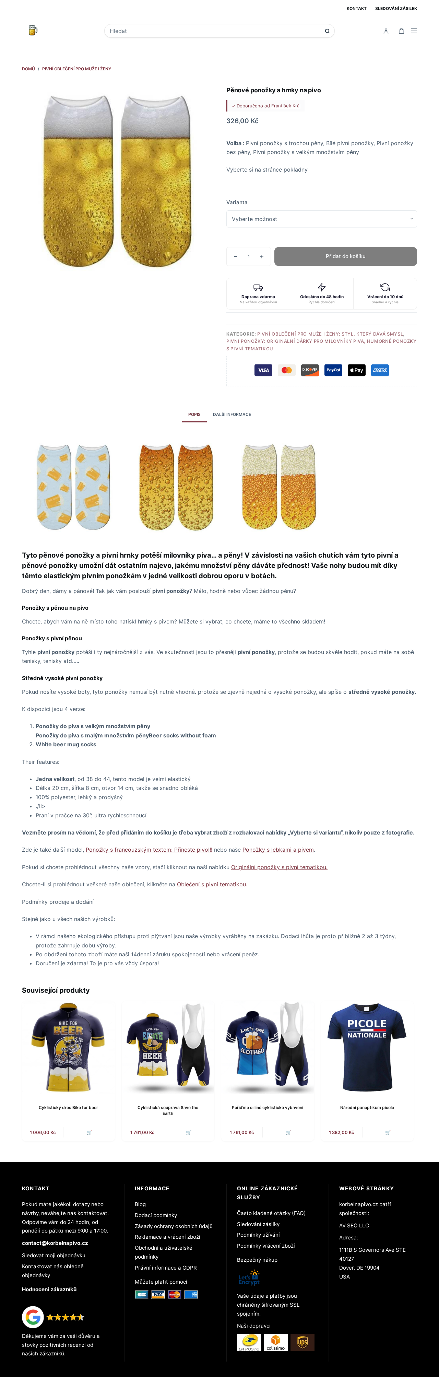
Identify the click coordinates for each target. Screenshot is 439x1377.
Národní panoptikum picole (367, 1107)
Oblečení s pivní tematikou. (212, 884)
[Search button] (327, 31)
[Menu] (414, 31)
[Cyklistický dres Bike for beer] (68, 1047)
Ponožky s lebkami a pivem (278, 849)
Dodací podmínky (156, 1215)
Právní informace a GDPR (166, 1267)
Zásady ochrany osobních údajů (174, 1226)
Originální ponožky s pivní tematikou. (279, 867)
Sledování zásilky (258, 1224)
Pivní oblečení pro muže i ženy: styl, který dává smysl (330, 334)
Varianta (237, 202)
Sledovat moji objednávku (53, 1255)
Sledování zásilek (396, 8)
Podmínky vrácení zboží (266, 1245)
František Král (285, 105)
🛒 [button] (89, 1132)
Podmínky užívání (258, 1235)
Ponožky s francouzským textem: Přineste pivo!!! (149, 849)
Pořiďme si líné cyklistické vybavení (267, 1107)
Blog (140, 1204)
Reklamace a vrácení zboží (167, 1237)
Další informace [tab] (232, 414)
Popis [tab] (194, 414)
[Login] (386, 31)
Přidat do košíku (346, 256)
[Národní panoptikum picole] (367, 1047)
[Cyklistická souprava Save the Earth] (168, 1047)
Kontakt (357, 8)
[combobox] (215, 30)
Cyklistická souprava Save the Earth (168, 1110)
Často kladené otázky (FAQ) (271, 1213)
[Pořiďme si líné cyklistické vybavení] (267, 1047)
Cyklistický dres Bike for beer (68, 1107)
